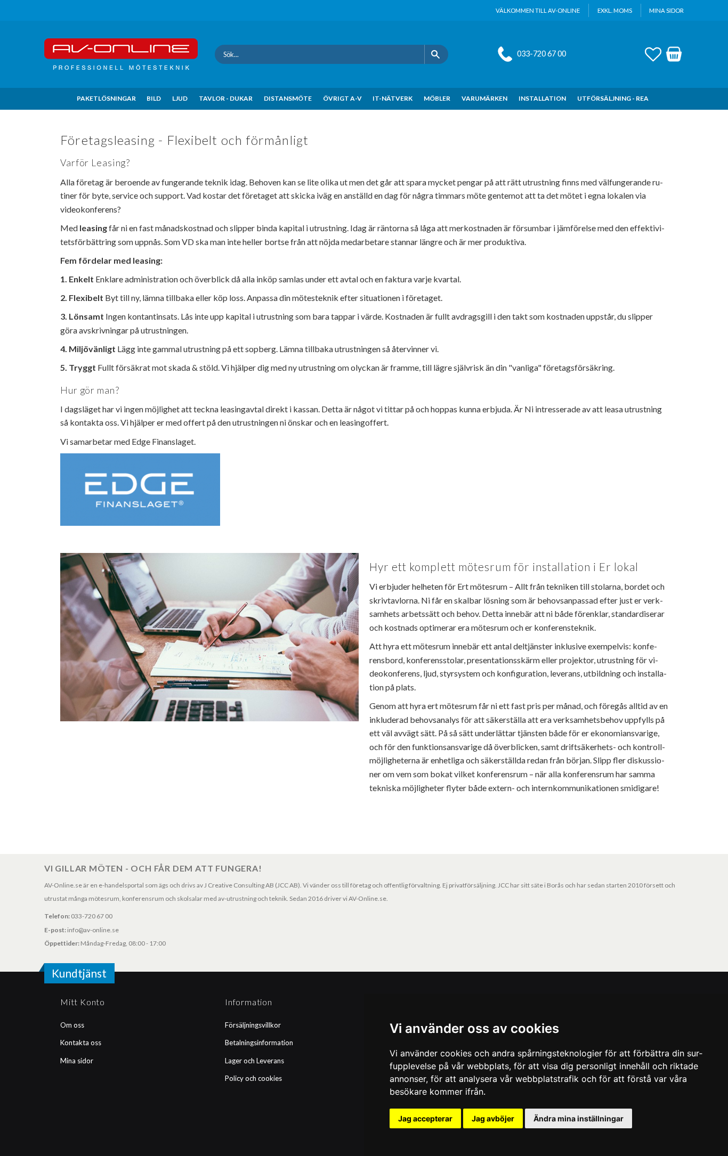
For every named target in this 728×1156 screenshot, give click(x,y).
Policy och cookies (253, 1078)
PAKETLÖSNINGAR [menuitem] (106, 98)
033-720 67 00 (541, 53)
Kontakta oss (80, 1042)
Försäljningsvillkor (253, 1025)
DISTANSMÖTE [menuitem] (288, 98)
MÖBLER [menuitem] (437, 98)
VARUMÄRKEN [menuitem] (484, 98)
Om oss (72, 1025)
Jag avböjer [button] (493, 1118)
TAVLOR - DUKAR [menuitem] (226, 98)
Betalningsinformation (259, 1042)
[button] (653, 52)
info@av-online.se (93, 930)
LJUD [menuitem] (180, 98)
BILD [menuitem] (154, 98)
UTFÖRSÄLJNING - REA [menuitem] (613, 98)
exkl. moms (614, 10)
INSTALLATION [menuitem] (542, 98)
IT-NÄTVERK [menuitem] (392, 98)
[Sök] (436, 54)
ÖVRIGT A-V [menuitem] (342, 98)
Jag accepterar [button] (425, 1118)
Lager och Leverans (254, 1060)
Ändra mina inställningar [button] (578, 1118)
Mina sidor (76, 1060)
